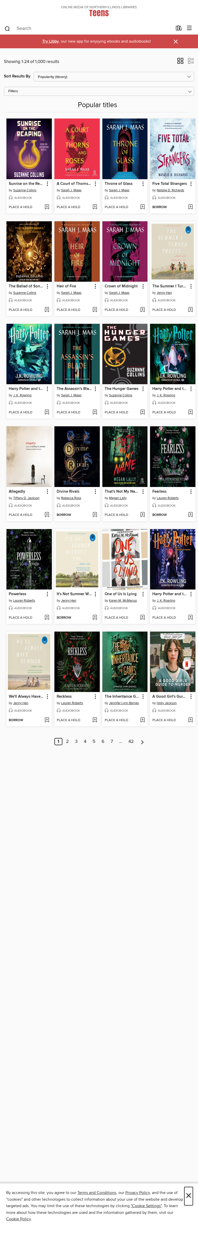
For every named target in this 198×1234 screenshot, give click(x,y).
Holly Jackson (167, 703)
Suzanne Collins (24, 190)
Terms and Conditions (96, 1192)
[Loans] (179, 29)
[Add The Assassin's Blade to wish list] (95, 412)
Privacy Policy (137, 1192)
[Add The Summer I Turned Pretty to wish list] (190, 310)
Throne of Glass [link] (119, 184)
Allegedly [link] (17, 491)
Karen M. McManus (123, 601)
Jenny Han (164, 293)
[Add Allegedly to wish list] (47, 515)
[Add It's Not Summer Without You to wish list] (95, 618)
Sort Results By (17, 76)
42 (131, 741)
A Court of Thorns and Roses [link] (75, 184)
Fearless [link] (159, 491)
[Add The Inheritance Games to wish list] (142, 720)
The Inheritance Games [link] (123, 696)
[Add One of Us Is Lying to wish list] (142, 618)
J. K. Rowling (22, 395)
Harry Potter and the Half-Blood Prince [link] (170, 389)
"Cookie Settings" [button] (146, 1205)
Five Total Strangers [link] (169, 184)
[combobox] (88, 28)
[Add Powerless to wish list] (47, 618)
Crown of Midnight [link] (121, 286)
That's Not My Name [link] (122, 491)
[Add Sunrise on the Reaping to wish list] (47, 207)
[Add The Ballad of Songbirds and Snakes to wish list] (47, 310)
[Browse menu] (189, 28)
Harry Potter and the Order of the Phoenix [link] (170, 594)
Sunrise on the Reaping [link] (27, 184)
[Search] (7, 28)
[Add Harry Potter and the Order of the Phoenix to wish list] (190, 618)
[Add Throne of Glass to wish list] (142, 207)
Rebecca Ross (71, 498)
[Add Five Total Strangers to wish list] (190, 207)
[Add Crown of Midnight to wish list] (142, 310)
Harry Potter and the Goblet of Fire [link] (27, 389)
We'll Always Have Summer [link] (27, 696)
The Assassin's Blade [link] (75, 389)
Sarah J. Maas (71, 190)
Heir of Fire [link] (66, 286)
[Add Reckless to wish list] (95, 720)
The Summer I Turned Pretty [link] (170, 286)
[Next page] (142, 741)
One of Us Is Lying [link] (121, 594)
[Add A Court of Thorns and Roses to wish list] (95, 207)
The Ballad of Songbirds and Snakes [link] (27, 286)
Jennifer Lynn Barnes (124, 703)
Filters (13, 91)
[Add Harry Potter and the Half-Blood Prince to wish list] (190, 412)
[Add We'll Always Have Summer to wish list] (47, 720)
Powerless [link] (17, 594)
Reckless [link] (64, 696)
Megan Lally (118, 498)
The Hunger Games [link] (121, 389)
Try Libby (50, 41)
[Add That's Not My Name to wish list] (142, 515)
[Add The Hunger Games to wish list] (142, 412)
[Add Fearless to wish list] (190, 515)
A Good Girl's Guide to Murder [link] (170, 696)
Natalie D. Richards (170, 190)
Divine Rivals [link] (68, 491)
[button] (180, 62)
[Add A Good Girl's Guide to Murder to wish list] (190, 720)
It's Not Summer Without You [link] (75, 594)
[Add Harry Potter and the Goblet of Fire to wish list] (47, 412)
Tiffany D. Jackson (26, 498)
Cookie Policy (18, 1219)
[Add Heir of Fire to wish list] (95, 310)
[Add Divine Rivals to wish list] (95, 515)
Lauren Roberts (168, 498)
